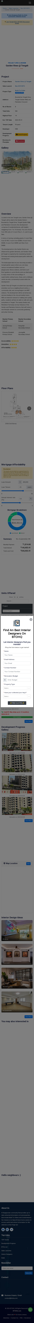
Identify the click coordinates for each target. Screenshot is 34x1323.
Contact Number (10, 668)
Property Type (9, 684)
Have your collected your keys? (15, 693)
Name (6, 651)
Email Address (9, 659)
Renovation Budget (11, 676)
